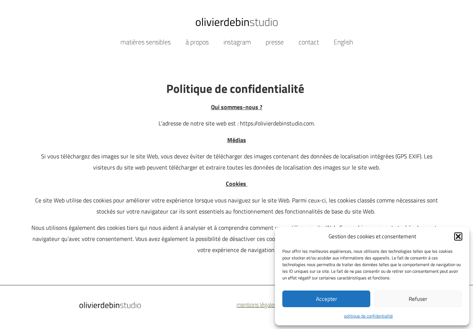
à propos (197, 42)
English (343, 42)
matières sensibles (145, 42)
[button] (458, 236)
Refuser (418, 299)
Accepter (326, 299)
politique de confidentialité (368, 315)
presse (275, 42)
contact (309, 42)
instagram (237, 42)
